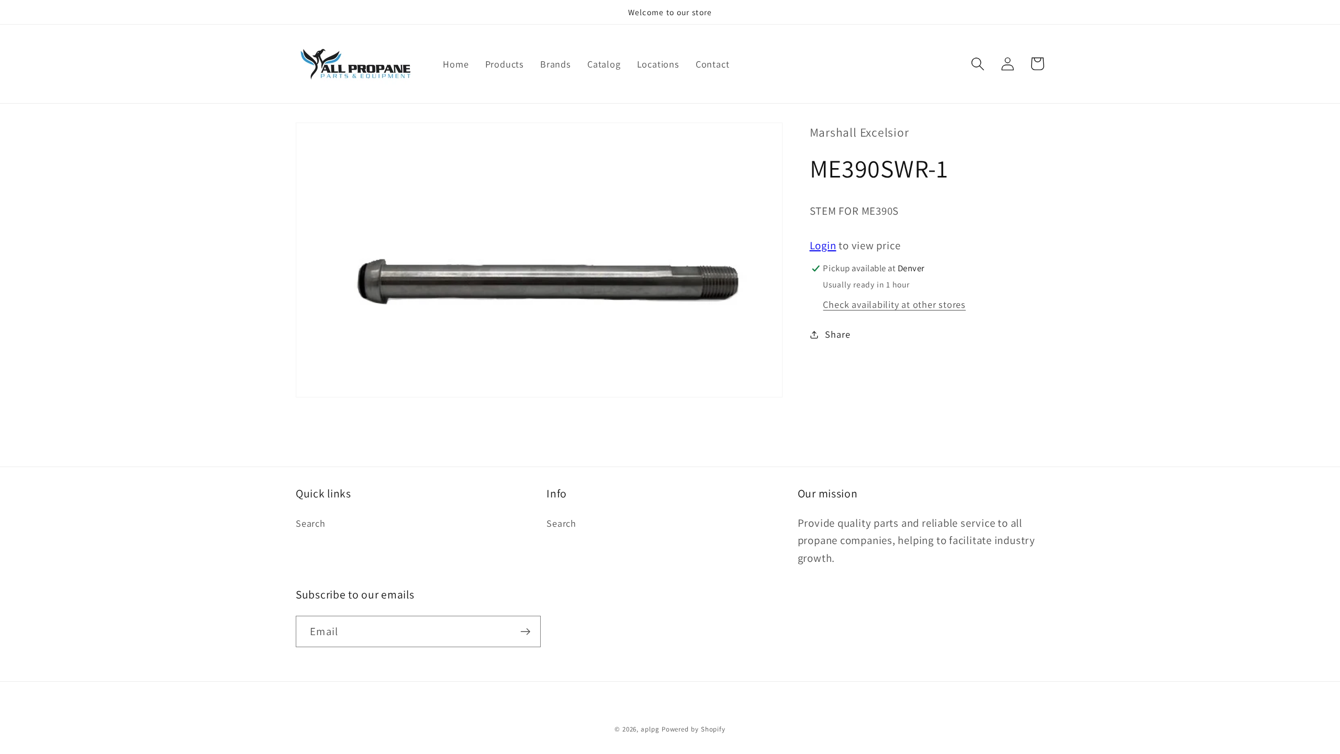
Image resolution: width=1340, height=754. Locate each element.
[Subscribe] (525, 632)
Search (311, 523)
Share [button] (837, 334)
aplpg (650, 729)
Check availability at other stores (894, 304)
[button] (977, 64)
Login (823, 245)
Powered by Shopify (693, 729)
